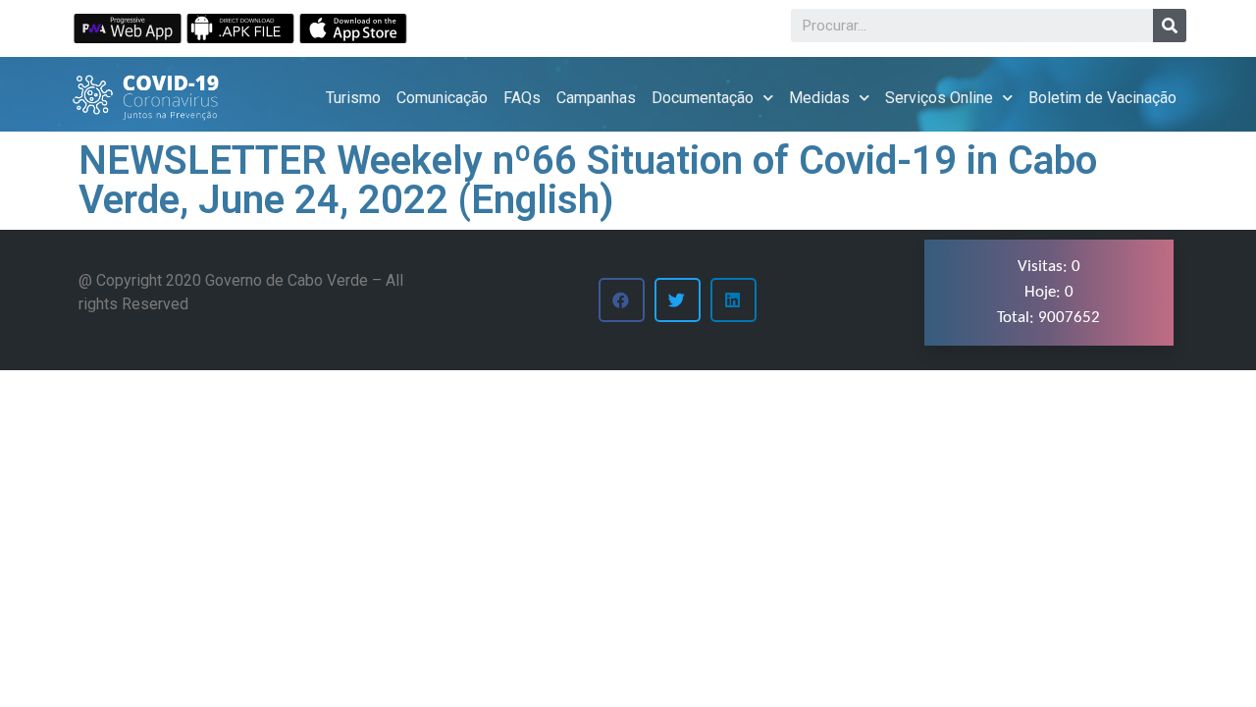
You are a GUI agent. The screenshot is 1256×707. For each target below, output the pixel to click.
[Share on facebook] (622, 300)
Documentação (703, 97)
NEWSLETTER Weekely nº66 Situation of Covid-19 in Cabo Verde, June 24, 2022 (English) (587, 180)
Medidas (819, 97)
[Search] (1169, 25)
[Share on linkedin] (733, 300)
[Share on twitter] (677, 300)
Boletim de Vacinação (1102, 97)
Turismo (353, 97)
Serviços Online (939, 97)
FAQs (522, 97)
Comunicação (442, 97)
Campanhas (596, 97)
